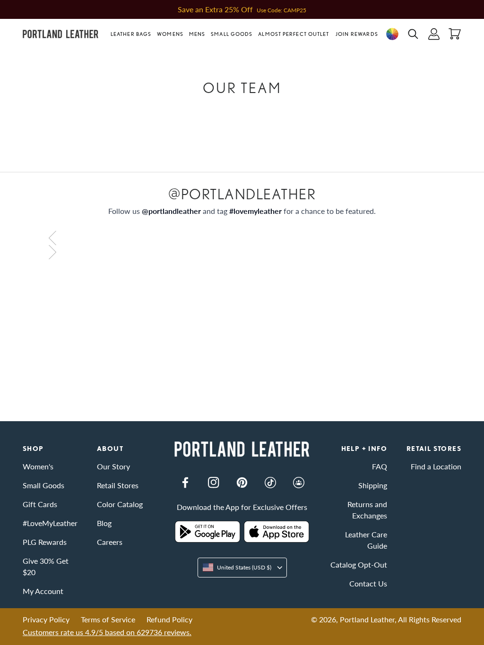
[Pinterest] (242, 482)
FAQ (379, 466)
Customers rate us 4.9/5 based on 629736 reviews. (107, 632)
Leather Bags (131, 34)
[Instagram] (213, 482)
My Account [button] (43, 590)
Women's (38, 466)
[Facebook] (185, 482)
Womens (170, 34)
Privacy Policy (46, 619)
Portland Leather (367, 619)
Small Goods (231, 34)
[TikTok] (270, 482)
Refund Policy (169, 619)
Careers (109, 541)
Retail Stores (117, 485)
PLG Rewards (45, 541)
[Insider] (298, 482)
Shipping (372, 485)
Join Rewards (357, 34)
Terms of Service (108, 619)
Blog (104, 522)
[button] (132, 34)
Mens (197, 34)
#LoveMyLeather (50, 522)
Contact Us (368, 583)
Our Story (113, 466)
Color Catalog (120, 504)
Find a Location (436, 466)
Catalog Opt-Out (358, 564)
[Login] (434, 34)
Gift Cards (40, 504)
